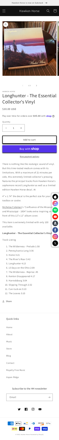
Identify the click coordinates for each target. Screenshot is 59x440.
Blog (8, 355)
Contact (10, 363)
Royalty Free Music (15, 370)
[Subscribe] (49, 397)
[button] (3, 10)
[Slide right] (36, 85)
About (9, 334)
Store (9, 348)
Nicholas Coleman (12, 207)
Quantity (6, 121)
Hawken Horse (25, 434)
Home (9, 327)
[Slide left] (22, 85)
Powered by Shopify (37, 434)
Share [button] (9, 301)
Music (9, 341)
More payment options (29, 156)
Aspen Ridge (12, 377)
